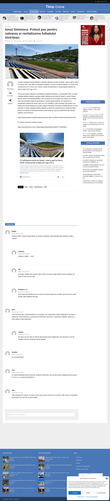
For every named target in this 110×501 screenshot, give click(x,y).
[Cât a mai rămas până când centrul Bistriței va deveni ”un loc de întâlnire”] (41, 483)
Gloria (31, 187)
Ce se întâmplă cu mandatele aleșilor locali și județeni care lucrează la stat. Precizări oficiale (12, 18)
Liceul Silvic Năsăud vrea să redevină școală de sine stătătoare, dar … (48, 17)
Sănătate (66, 11)
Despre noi (79, 457)
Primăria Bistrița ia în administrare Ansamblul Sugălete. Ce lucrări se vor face (99, 18)
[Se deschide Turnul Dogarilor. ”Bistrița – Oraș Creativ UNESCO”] (74, 17)
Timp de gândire (92, 11)
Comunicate (81, 11)
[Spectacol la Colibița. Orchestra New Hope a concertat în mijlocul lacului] (6, 475)
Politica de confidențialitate (92, 496)
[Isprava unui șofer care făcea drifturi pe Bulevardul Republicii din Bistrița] (6, 459)
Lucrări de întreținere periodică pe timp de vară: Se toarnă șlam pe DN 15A (30, 18)
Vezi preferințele (101, 493)
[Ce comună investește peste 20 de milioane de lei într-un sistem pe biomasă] (6, 483)
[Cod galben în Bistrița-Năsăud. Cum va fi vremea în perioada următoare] (56, 18)
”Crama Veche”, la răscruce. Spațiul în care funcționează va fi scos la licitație (93, 124)
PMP (45, 187)
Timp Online (19, 41)
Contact (78, 463)
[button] (107, 478)
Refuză (88, 493)
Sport (73, 11)
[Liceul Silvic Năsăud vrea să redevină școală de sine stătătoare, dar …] (39, 17)
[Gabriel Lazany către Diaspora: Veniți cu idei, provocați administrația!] (41, 459)
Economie (50, 11)
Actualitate (34, 11)
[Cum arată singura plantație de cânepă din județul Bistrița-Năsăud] (6, 467)
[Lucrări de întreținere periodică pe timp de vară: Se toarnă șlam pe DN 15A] (22, 18)
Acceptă (75, 493)
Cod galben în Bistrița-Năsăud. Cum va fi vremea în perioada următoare (64, 18)
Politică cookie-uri (81, 496)
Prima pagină (17, 11)
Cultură (58, 11)
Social (26, 11)
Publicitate (78, 460)
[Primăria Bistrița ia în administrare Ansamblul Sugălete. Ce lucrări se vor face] (91, 18)
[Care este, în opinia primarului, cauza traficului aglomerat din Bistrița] (41, 475)
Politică (42, 11)
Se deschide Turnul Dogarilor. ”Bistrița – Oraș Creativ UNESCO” (82, 17)
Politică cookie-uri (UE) (82, 469)
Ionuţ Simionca (38, 187)
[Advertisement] (48, 206)
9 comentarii (10, 95)
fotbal (26, 187)
